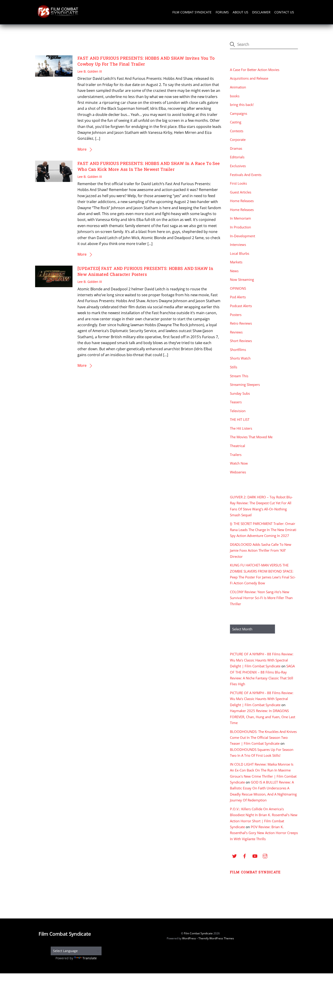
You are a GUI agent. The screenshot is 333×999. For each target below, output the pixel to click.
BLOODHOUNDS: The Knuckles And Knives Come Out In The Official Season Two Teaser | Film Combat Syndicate (263, 737)
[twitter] (234, 855)
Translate (89, 958)
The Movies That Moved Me (251, 437)
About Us (240, 12)
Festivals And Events (245, 174)
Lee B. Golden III (89, 71)
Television (238, 411)
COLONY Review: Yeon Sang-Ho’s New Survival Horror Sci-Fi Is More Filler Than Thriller (261, 598)
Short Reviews (241, 340)
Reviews (236, 332)
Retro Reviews (241, 323)
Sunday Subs (240, 393)
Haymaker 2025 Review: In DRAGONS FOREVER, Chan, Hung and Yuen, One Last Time (262, 716)
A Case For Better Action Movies (254, 69)
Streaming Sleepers (245, 384)
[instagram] (265, 855)
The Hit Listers (241, 428)
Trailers (235, 454)
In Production (240, 227)
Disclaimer (261, 12)
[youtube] (254, 855)
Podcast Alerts (241, 306)
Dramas (236, 148)
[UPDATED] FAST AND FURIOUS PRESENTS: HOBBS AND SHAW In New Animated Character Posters (145, 271)
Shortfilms (238, 349)
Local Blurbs (239, 253)
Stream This (239, 376)
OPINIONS (238, 288)
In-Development (242, 236)
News (234, 271)
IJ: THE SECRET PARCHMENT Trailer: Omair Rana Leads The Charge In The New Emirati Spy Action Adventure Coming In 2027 (263, 529)
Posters (235, 314)
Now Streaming (242, 279)
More (82, 149)
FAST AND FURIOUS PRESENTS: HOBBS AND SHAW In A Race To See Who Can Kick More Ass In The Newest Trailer (148, 166)
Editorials (237, 157)
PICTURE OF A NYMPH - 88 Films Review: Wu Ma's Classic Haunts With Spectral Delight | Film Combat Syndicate (261, 660)
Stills (233, 367)
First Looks (238, 183)
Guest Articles (240, 192)
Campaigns (238, 113)
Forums (222, 12)
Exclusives (238, 166)
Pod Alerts (238, 297)
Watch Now (239, 463)
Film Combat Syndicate (192, 12)
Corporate (238, 139)
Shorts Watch (240, 358)
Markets (236, 262)
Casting (235, 122)
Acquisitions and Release (249, 78)
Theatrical (237, 445)
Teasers (236, 402)
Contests (236, 131)
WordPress (189, 938)
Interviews (238, 244)
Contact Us (284, 12)
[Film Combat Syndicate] (57, 17)
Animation (238, 87)
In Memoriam (240, 218)
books (234, 96)
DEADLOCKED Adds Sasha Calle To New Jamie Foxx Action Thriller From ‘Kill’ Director (260, 550)
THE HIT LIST (239, 419)
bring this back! (242, 104)
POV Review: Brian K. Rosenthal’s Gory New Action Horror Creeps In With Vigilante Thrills (264, 833)
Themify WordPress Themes (216, 938)
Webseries (238, 472)
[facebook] (244, 855)
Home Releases (242, 200)
